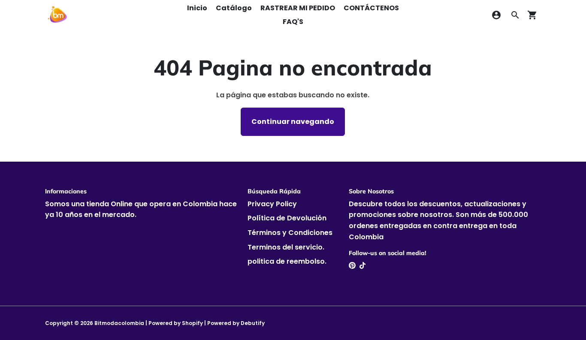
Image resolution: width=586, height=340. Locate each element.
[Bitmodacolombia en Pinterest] (352, 266)
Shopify (192, 323)
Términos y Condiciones (290, 233)
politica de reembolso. (287, 261)
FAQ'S (293, 22)
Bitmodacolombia (119, 323)
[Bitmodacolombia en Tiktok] (362, 266)
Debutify (253, 323)
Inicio (197, 8)
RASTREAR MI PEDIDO (297, 8)
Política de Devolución (287, 218)
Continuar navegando (292, 121)
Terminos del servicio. (286, 247)
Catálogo (234, 8)
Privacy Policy (272, 204)
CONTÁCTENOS (371, 8)
